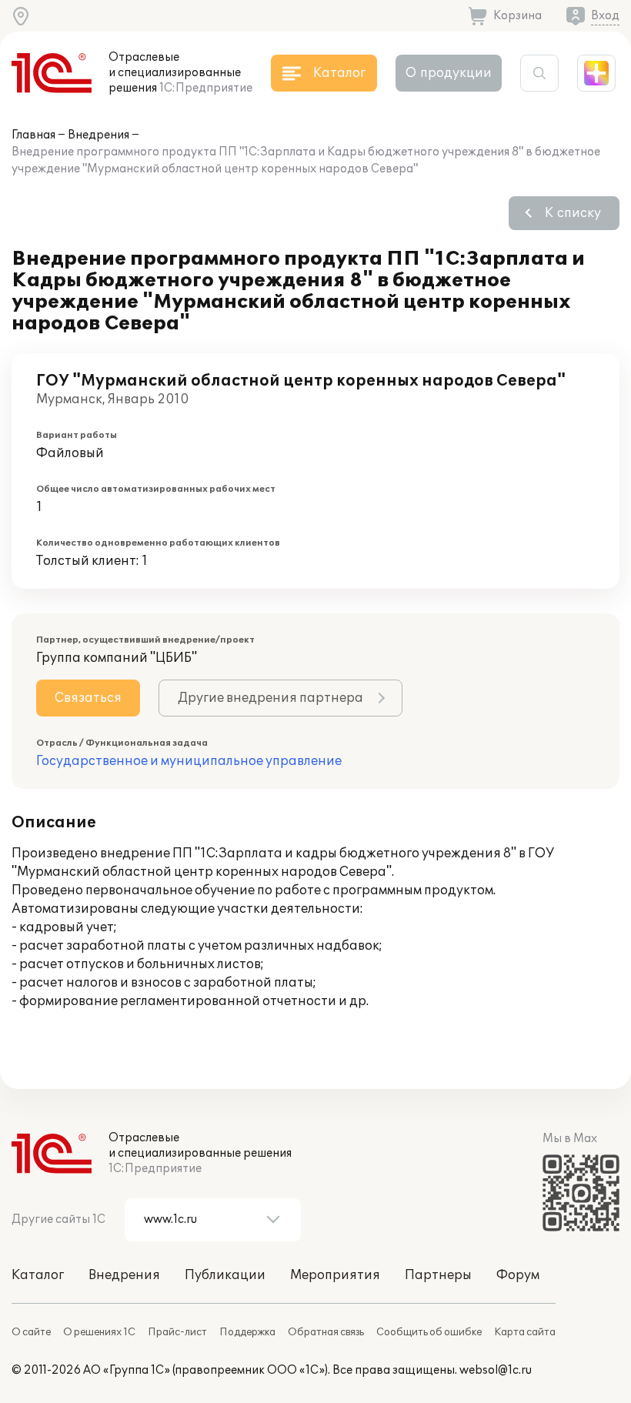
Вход (605, 15)
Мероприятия (335, 1275)
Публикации (225, 1275)
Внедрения (98, 135)
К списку (573, 213)
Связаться (88, 698)
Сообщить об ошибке (429, 1332)
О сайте (31, 1332)
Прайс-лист (177, 1332)
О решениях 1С (99, 1332)
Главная (33, 135)
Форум (517, 1275)
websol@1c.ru (495, 1370)
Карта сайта (525, 1332)
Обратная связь (326, 1332)
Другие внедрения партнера (270, 698)
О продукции (449, 73)
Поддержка (247, 1332)
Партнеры (438, 1275)
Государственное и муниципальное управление (189, 761)
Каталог (38, 1275)
